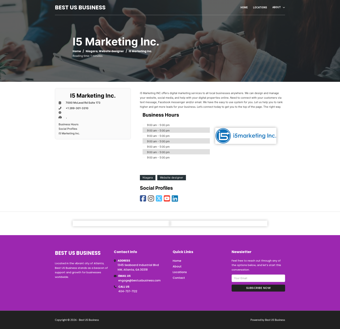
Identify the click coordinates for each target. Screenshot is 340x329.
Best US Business (80, 7)
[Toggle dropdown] (284, 7)
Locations (260, 7)
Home (244, 7)
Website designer (111, 51)
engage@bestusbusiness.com (139, 280)
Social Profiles (68, 128)
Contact (179, 278)
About (177, 266)
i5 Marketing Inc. (69, 133)
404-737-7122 (127, 291)
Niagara (92, 51)
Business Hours (68, 124)
